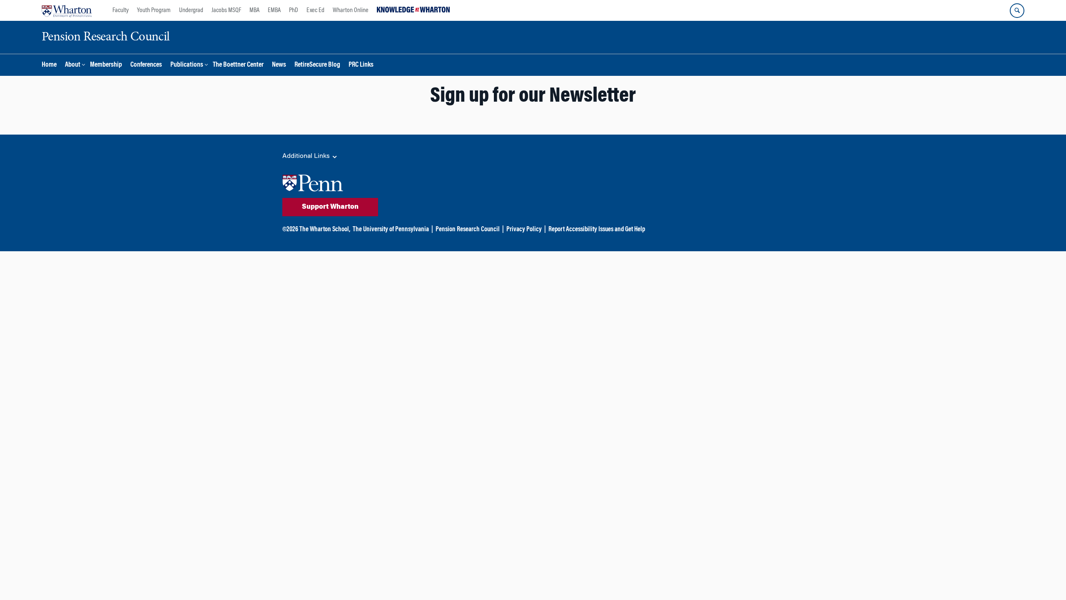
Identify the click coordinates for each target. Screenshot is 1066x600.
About (72, 65)
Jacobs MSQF (226, 10)
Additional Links (306, 156)
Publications (186, 65)
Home (49, 65)
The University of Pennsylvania (391, 229)
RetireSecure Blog (317, 65)
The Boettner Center (238, 65)
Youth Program (154, 10)
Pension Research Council (468, 229)
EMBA (274, 10)
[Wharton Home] (67, 10)
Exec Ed (315, 10)
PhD (293, 10)
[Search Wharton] (1017, 10)
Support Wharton (330, 207)
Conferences (146, 65)
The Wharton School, (324, 229)
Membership (106, 65)
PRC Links (361, 65)
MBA (254, 10)
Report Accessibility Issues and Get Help (596, 229)
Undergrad (191, 10)
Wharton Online (351, 10)
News (279, 65)
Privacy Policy (524, 229)
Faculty (120, 10)
